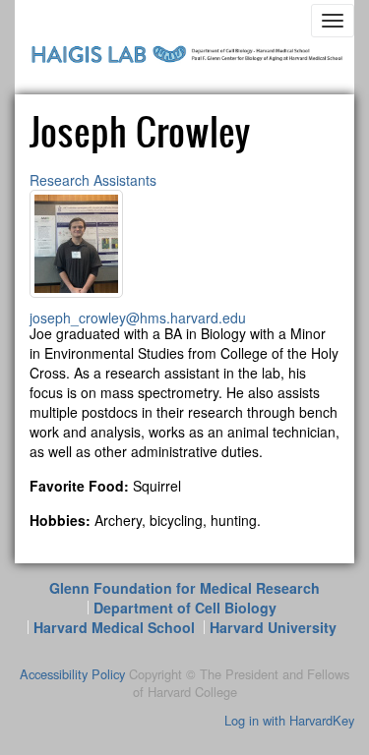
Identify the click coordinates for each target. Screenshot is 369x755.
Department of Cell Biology (185, 607)
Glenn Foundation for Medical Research (184, 588)
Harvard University (273, 627)
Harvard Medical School (114, 627)
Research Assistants (93, 180)
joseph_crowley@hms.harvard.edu (138, 317)
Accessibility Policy (72, 674)
